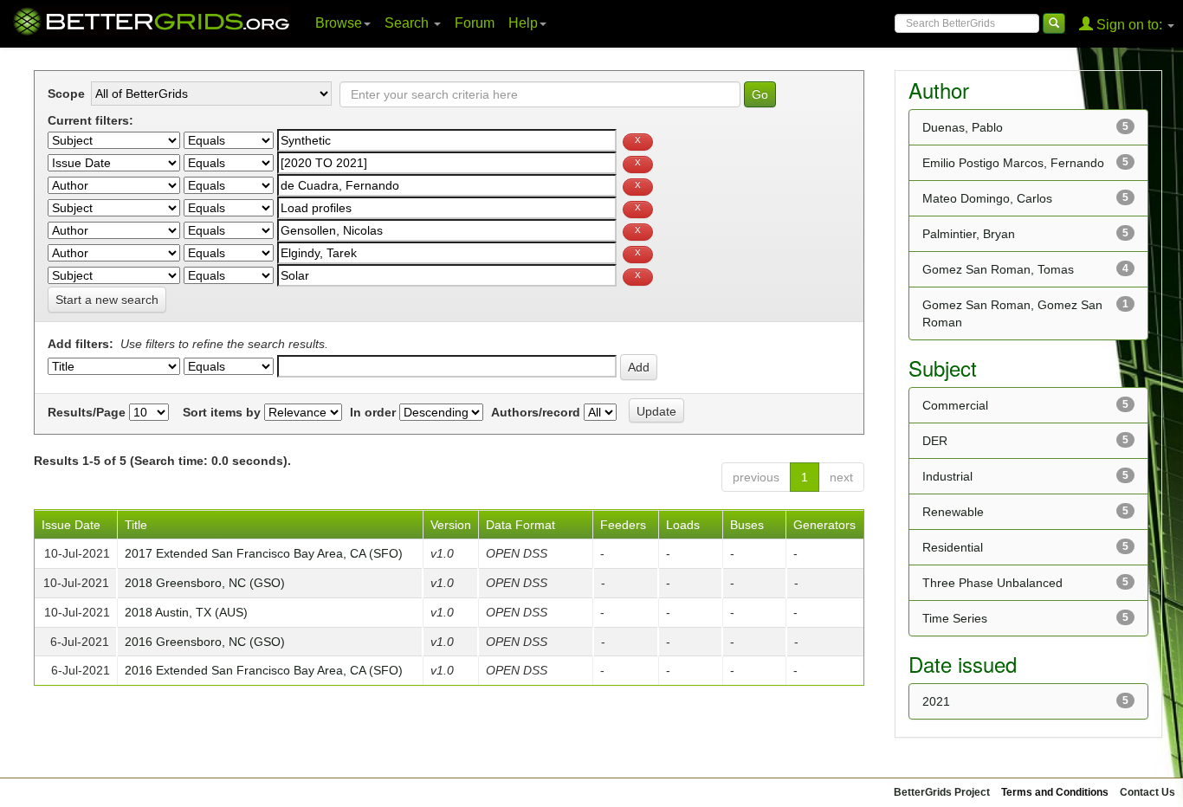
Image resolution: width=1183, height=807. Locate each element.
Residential (952, 547)
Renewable (953, 512)
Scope (66, 93)
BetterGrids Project (942, 792)
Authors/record (535, 412)
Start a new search (106, 300)
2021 (936, 701)
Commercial (955, 405)
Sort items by (222, 412)
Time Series (954, 618)
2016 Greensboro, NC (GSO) (205, 642)
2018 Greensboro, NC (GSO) (205, 583)
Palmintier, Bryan (968, 234)
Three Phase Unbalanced (992, 583)
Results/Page (87, 412)
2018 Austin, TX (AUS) (186, 612)
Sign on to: (1129, 24)
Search (408, 23)
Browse (338, 23)
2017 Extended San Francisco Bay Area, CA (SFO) (264, 553)
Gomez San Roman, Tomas (998, 269)
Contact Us (1147, 792)
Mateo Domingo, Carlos (987, 198)
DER (934, 441)
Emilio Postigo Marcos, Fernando (1013, 163)
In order (373, 412)
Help (523, 23)
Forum (475, 23)
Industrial (947, 476)
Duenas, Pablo (962, 127)
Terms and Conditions (1055, 792)
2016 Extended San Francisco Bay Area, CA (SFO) (264, 670)
